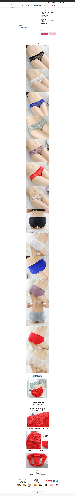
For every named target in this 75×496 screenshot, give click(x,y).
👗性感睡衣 (22, 5)
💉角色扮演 (26, 5)
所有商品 (14, 7)
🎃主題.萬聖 (44, 3)
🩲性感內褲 (35, 5)
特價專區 (34, 3)
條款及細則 (36, 494)
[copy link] (26, 27)
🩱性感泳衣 (44, 5)
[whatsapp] (24, 27)
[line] (21, 27)
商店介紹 (21, 3)
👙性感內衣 (31, 5)
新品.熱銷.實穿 (26, 3)
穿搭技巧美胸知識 (39, 3)
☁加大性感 (40, 5)
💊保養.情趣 (53, 5)
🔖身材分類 (49, 3)
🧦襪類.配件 (49, 5)
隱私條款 (34, 494)
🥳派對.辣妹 (54, 3)
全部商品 (12, 7)
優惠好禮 (30, 3)
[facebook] (23, 27)
